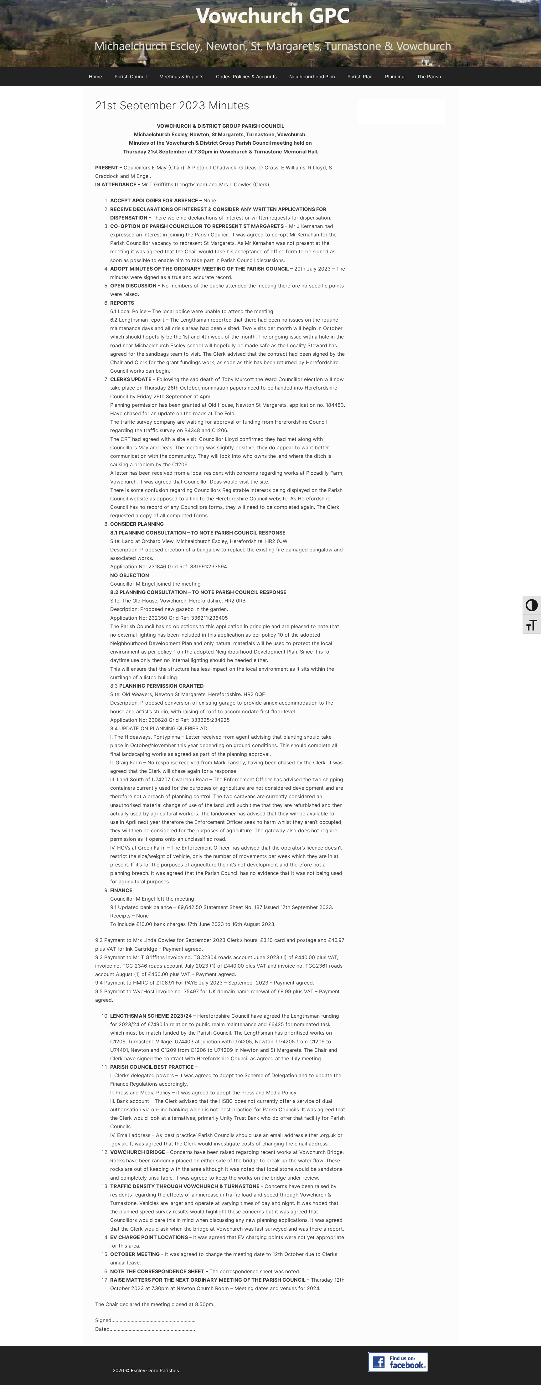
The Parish (429, 77)
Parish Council (131, 77)
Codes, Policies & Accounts (246, 77)
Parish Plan (360, 77)
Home (95, 77)
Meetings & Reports (181, 77)
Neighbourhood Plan (312, 77)
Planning (394, 77)
